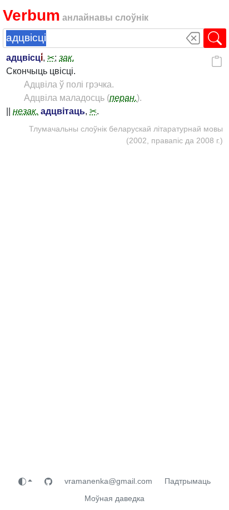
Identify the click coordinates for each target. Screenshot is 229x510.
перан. (123, 98)
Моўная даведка (114, 498)
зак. (66, 57)
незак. (25, 111)
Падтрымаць (188, 481)
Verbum (31, 15)
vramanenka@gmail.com (108, 481)
